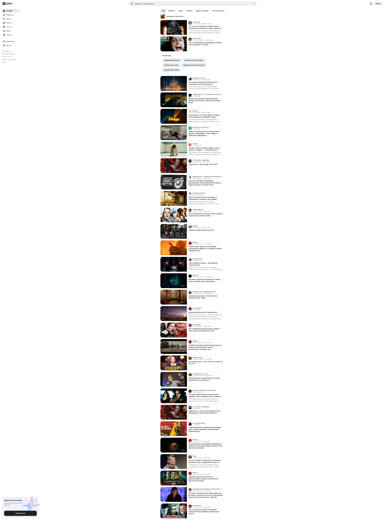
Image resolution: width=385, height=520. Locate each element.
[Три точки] (223, 23)
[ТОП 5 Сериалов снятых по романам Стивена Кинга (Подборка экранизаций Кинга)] (173, 510)
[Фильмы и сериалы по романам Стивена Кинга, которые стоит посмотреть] (173, 280)
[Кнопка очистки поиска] (254, 3)
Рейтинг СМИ (6, 56)
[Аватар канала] (190, 22)
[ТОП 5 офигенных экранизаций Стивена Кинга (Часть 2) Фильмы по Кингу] (173, 330)
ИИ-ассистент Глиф (8, 54)
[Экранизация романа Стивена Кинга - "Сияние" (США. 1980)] (173, 297)
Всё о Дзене (6, 51)
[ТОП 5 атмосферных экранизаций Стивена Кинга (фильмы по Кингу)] (173, 43)
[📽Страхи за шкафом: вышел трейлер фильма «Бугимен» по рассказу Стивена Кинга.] (173, 99)
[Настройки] (371, 3)
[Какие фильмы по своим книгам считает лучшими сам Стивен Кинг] (173, 379)
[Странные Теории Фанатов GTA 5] (173, 231)
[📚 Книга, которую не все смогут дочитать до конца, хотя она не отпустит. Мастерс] (173, 494)
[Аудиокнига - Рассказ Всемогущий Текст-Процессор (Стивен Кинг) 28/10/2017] (173, 412)
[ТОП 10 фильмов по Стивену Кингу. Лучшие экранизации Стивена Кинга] (173, 215)
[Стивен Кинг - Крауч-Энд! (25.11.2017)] (173, 165)
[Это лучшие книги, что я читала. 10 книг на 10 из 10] (173, 362)
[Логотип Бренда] (4, 3)
